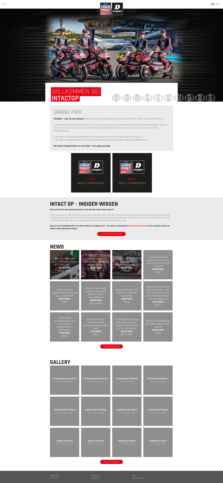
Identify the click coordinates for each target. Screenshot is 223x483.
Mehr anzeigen (111, 346)
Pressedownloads (138, 478)
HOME (4, 4)
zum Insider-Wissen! (111, 233)
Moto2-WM (54, 476)
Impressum (95, 476)
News (134, 476)
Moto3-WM (54, 478)
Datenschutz (95, 478)
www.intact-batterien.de (138, 225)
